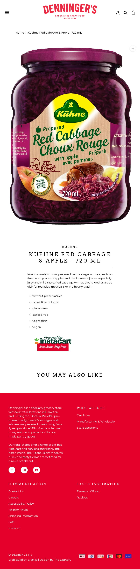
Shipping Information (23, 516)
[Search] (125, 12)
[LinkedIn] (36, 470)
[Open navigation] (7, 12)
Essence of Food (88, 491)
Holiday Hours (18, 509)
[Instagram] (24, 470)
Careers (14, 497)
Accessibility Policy (21, 503)
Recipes (82, 497)
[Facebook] (12, 470)
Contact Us (16, 491)
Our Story (83, 415)
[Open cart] (133, 12)
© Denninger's (20, 554)
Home (20, 32)
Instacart (15, 528)
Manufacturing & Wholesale (96, 421)
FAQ (11, 522)
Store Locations (87, 427)
